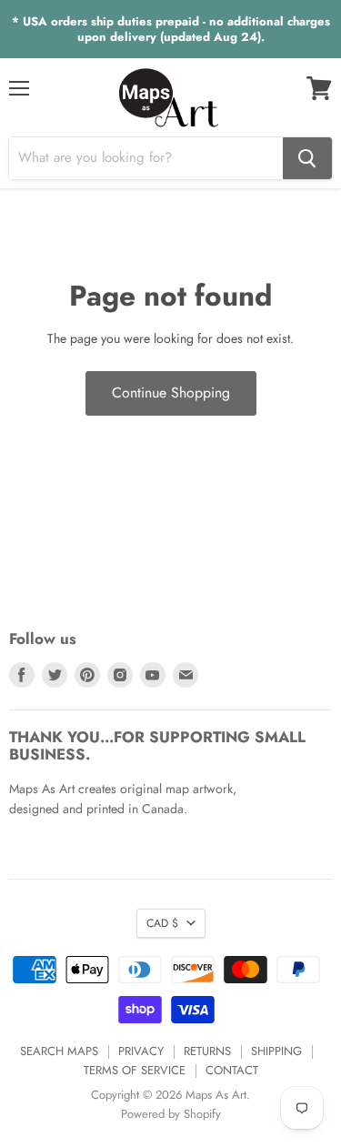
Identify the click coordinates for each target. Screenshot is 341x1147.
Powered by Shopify (171, 1113)
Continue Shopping (171, 392)
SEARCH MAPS (59, 1051)
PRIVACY (141, 1051)
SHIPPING (276, 1051)
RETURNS (207, 1051)
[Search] (307, 158)
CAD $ (162, 923)
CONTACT (232, 1070)
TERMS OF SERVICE (135, 1070)
